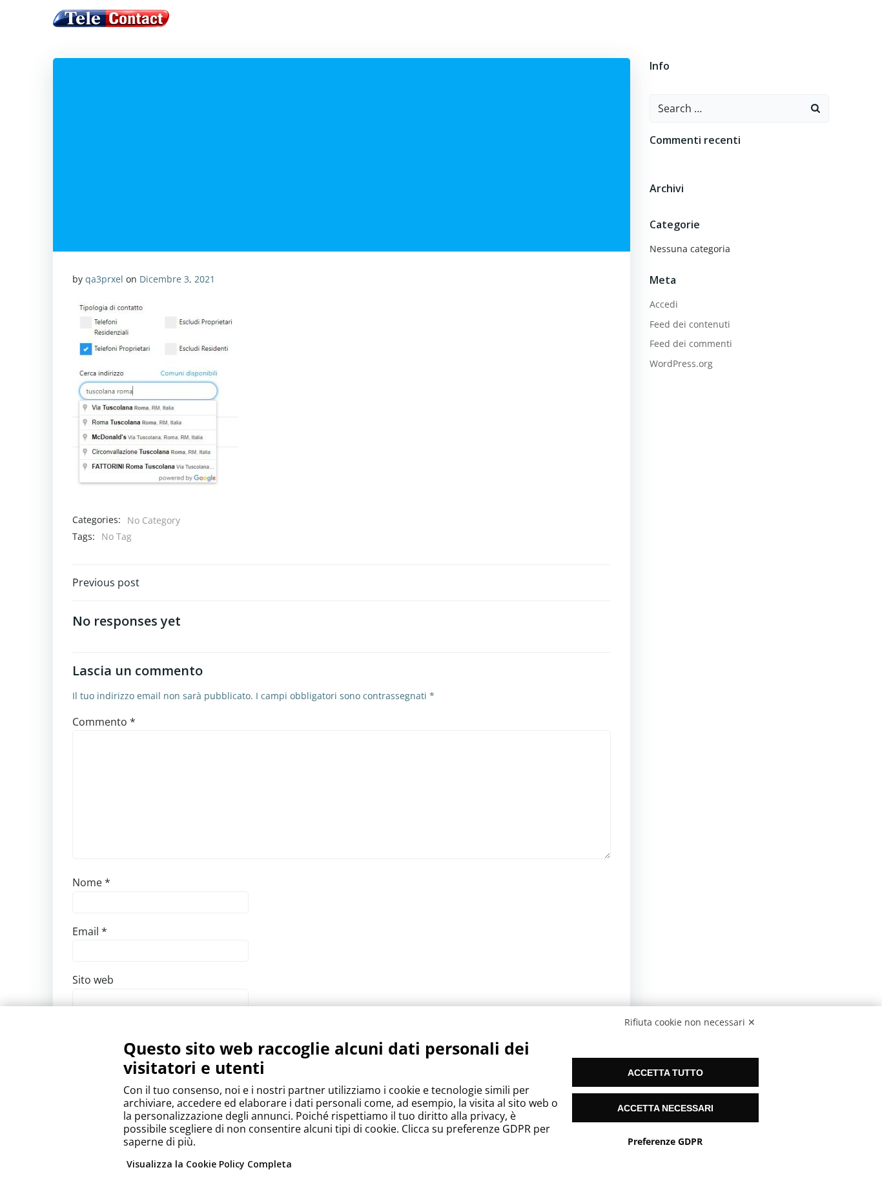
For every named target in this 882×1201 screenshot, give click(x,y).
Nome (91, 882)
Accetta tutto (665, 1072)
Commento (104, 722)
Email (89, 931)
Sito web (93, 980)
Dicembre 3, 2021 (177, 279)
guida (340, 18)
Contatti (628, 18)
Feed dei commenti (691, 343)
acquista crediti (271, 18)
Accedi (664, 304)
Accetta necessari (665, 1108)
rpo (581, 18)
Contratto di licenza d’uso (438, 18)
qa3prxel (104, 279)
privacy (540, 18)
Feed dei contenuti (690, 324)
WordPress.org (681, 363)
